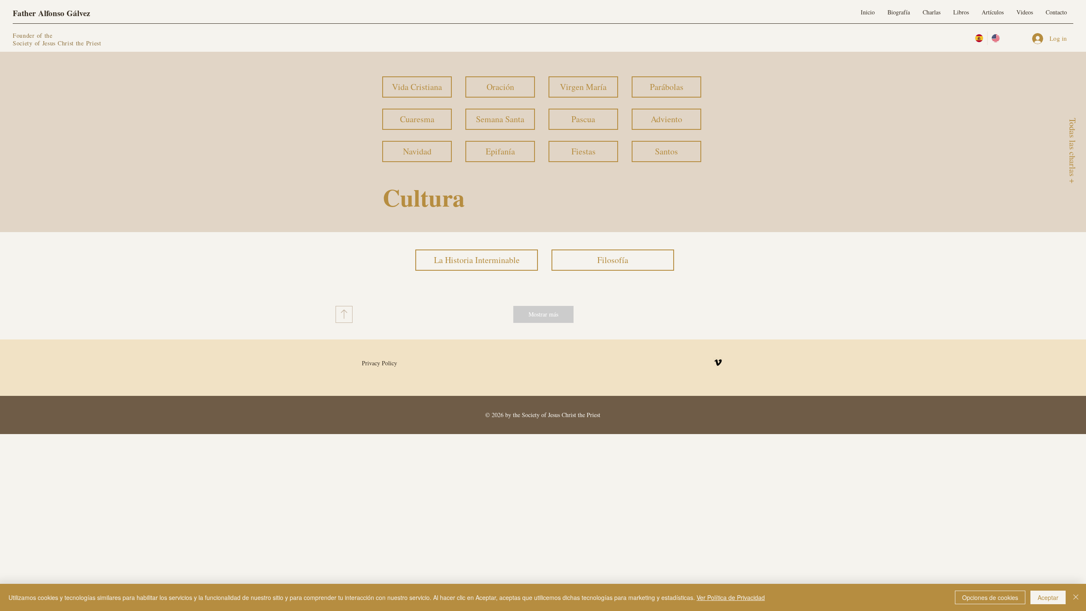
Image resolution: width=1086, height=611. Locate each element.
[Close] (1076, 597)
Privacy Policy (379, 363)
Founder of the (34, 35)
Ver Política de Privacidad (731, 597)
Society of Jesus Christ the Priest (57, 43)
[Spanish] (979, 38)
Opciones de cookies (990, 597)
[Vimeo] (718, 362)
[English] (995, 38)
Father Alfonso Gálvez (51, 13)
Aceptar (1048, 597)
